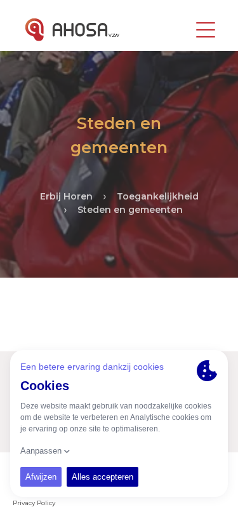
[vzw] (66, 29)
